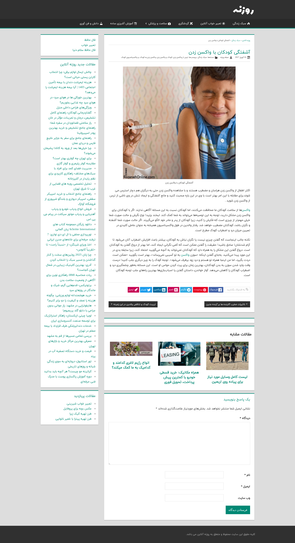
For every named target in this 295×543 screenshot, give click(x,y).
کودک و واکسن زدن (164, 57)
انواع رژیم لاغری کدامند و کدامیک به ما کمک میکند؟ (131, 365)
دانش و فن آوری (89, 23)
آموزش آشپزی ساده (121, 23)
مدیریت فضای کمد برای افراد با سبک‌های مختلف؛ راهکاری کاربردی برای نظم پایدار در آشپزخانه (71, 173)
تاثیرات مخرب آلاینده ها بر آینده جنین (225, 304)
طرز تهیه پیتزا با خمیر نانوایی (73, 419)
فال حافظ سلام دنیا (84, 50)
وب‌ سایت (244, 498)
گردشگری (183, 23)
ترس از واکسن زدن (180, 57)
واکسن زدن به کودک (148, 57)
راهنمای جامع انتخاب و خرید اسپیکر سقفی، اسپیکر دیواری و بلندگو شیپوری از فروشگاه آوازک (70, 199)
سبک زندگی (239, 23)
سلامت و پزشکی (157, 23)
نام (247, 475)
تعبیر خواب (88, 45)
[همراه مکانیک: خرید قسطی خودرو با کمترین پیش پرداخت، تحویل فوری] (179, 365)
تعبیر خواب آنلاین (210, 23)
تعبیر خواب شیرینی (79, 404)
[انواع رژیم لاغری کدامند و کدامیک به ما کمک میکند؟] (131, 355)
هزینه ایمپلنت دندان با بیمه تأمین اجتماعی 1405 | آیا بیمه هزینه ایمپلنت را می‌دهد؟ (70, 87)
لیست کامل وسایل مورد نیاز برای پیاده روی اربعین (227, 379)
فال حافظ (89, 40)
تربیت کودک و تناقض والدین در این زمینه (135, 304)
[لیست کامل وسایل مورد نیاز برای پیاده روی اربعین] (227, 369)
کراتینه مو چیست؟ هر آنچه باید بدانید (68, 372)
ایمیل (245, 486)
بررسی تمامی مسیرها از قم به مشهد (69, 336)
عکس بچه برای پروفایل (78, 409)
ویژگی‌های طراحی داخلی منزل (74, 108)
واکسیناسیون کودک (129, 57)
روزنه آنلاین (246, 40)
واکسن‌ (246, 210)
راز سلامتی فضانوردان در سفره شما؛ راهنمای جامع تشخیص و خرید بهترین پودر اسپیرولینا (72, 128)
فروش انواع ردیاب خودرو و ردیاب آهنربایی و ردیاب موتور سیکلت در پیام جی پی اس (69, 214)
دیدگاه (245, 418)
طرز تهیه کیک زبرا (80, 414)
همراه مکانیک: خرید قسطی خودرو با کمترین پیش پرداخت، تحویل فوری (179, 377)
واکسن (185, 255)
